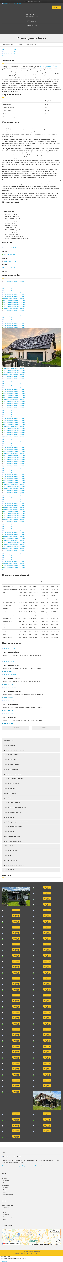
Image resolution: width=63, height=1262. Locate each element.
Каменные (4, 1178)
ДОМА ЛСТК (7, 855)
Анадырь (18, 1166)
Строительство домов (8, 44)
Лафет (4, 1192)
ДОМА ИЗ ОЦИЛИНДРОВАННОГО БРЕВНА (16, 822)
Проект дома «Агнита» (10, 665)
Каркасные (6, 1208)
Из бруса (5, 1187)
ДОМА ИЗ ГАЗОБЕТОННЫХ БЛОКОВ (14, 750)
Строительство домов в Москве (31, 1251)
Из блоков (6, 1180)
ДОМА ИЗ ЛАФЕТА (9, 831)
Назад (16, 728)
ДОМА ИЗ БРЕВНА (9, 817)
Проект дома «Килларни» (11, 691)
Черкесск (37, 1166)
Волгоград (11, 1166)
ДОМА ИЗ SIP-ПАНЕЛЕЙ (10, 851)
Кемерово (4, 1166)
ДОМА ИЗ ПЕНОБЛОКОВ (11, 769)
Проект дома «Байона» (10, 652)
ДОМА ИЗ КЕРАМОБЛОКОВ (11, 755)
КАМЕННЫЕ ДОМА (9, 740)
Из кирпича (6, 1183)
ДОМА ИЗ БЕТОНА (9, 870)
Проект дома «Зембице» (11, 678)
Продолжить (3, 1261)
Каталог (20, 44)
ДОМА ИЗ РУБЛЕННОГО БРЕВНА (13, 827)
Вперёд (45, 728)
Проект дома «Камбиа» (10, 704)
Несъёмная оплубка (8, 1217)
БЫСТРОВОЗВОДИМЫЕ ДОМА (12, 841)
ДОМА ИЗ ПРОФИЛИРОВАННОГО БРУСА (15, 807)
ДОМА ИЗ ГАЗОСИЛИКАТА (11, 764)
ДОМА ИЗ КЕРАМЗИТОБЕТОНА (12, 774)
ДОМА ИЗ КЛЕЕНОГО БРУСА (12, 803)
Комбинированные (8, 1194)
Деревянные (5, 1185)
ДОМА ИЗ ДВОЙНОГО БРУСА (12, 812)
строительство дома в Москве (48, 66)
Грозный (32, 1166)
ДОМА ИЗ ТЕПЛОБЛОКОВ (11, 783)
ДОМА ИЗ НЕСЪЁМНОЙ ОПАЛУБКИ (14, 865)
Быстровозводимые (7, 1205)
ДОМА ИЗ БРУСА (8, 798)
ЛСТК (4, 1212)
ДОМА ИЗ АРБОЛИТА (10, 759)
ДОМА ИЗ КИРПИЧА (9, 788)
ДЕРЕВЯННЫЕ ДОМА (10, 793)
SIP (3, 1210)
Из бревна (6, 1190)
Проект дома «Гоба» (9, 717)
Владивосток (45, 1166)
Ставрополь (25, 1166)
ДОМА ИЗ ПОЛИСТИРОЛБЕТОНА (13, 779)
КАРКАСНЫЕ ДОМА (9, 846)
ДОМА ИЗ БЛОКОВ (9, 745)
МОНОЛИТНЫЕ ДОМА (10, 860)
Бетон (4, 1219)
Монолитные (5, 1215)
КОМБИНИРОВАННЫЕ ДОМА (12, 836)
